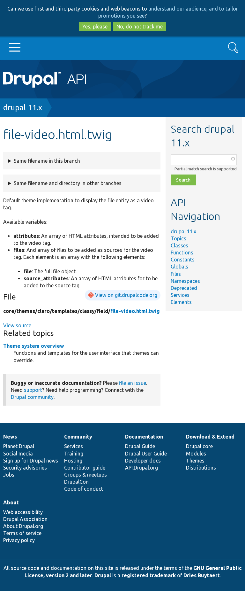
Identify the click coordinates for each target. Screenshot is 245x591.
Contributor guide (84, 467)
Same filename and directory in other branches (68, 183)
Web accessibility (23, 512)
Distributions (201, 467)
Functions (182, 252)
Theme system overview (33, 346)
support (33, 390)
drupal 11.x (22, 107)
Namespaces (185, 281)
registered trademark (149, 575)
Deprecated (184, 288)
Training (73, 453)
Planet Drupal (18, 446)
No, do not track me (139, 26)
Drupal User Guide (146, 453)
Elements (181, 302)
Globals (179, 266)
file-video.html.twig (135, 311)
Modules (196, 453)
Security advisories (25, 467)
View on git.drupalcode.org (126, 295)
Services (180, 295)
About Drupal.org (23, 526)
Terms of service (22, 533)
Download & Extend (210, 436)
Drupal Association (25, 519)
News (10, 436)
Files (176, 274)
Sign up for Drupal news (30, 460)
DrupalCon (76, 482)
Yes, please (95, 26)
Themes (195, 460)
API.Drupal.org (141, 467)
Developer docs (143, 460)
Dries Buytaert (201, 575)
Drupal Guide (140, 446)
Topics (178, 238)
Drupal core (199, 446)
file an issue (132, 383)
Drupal (102, 575)
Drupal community (32, 397)
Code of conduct (83, 489)
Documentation (144, 436)
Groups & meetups (85, 475)
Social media (18, 453)
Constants (183, 259)
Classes (179, 245)
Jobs (8, 475)
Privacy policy (19, 540)
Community (78, 436)
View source (17, 325)
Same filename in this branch (47, 161)
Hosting (73, 460)
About (11, 502)
